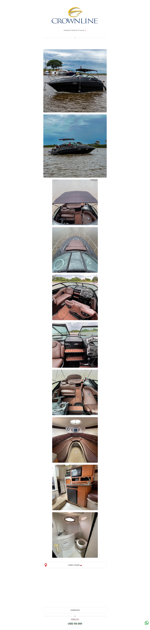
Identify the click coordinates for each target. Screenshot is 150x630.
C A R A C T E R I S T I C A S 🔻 (75, 30)
